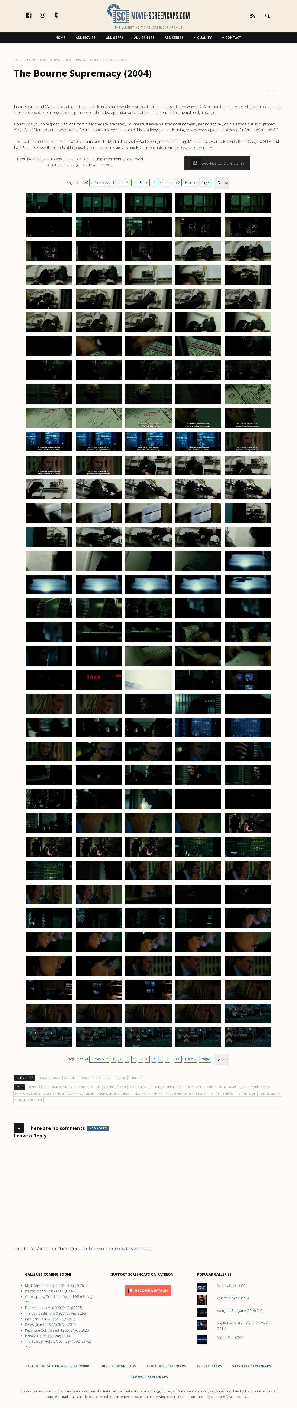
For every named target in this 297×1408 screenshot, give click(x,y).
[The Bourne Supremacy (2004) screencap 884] (198, 975)
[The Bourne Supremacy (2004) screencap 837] (98, 761)
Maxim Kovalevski (81, 1094)
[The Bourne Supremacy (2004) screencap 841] (49, 785)
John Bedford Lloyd (166, 1087)
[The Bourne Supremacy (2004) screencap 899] (198, 1047)
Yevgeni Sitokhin (28, 1100)
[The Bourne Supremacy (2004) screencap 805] (247, 594)
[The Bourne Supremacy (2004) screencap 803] (148, 594)
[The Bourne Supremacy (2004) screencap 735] (247, 260)
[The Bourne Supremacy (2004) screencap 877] (98, 951)
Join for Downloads (118, 1366)
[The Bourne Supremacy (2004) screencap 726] (49, 236)
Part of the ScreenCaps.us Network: (58, 1366)
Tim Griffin (224, 1094)
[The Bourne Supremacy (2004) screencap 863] (148, 880)
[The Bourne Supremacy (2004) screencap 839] (198, 761)
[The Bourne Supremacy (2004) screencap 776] (49, 475)
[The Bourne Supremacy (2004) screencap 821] (49, 689)
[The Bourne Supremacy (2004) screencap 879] (198, 951)
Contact (234, 38)
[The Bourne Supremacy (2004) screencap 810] (247, 617)
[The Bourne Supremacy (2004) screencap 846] (49, 808)
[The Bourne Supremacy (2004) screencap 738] (148, 284)
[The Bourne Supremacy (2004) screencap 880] (247, 951)
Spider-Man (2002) (230, 1337)
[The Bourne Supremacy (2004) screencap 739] (198, 284)
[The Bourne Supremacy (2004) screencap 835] (247, 737)
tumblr (61, 15)
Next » (190, 182)
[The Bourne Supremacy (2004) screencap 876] (49, 951)
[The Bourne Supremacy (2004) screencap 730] (247, 236)
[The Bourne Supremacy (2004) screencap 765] (247, 403)
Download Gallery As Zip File (223, 164)
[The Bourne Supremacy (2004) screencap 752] (98, 355)
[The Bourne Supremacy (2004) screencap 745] (247, 308)
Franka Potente (88, 1087)
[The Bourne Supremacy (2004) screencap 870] (247, 904)
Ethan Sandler (60, 1087)
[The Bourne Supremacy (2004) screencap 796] (49, 570)
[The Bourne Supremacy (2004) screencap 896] (49, 1047)
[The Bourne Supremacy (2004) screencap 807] (98, 617)
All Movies (86, 38)
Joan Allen (138, 1087)
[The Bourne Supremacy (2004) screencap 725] (247, 212)
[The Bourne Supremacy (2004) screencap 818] (148, 665)
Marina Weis (260, 1087)
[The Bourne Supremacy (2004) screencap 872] (98, 927)
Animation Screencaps (166, 1366)
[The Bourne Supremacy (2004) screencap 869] (198, 904)
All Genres (144, 38)
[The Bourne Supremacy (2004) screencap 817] (98, 665)
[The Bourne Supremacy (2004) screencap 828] (148, 713)
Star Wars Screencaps (148, 1377)
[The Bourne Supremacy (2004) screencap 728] (148, 236)
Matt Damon (53, 1094)
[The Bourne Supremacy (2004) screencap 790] (247, 522)
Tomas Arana (269, 1094)
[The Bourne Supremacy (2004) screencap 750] (247, 332)
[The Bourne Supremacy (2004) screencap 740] (247, 284)
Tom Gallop (246, 1094)
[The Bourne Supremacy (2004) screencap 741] (49, 308)
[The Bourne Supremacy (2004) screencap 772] (98, 451)
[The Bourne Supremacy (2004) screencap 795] (247, 546)
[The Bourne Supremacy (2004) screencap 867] (98, 904)
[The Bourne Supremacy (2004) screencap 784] (198, 498)
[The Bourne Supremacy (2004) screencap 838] (148, 761)
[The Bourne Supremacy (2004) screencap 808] (148, 617)
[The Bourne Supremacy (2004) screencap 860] (247, 856)
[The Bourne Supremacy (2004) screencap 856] (49, 856)
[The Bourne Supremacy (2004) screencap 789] (198, 522)
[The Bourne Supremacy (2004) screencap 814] (198, 641)
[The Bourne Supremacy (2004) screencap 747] (98, 332)
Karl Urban (238, 1087)
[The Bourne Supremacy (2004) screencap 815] (247, 641)
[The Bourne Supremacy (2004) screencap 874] (198, 927)
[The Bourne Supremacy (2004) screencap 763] (148, 403)
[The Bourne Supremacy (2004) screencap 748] (148, 332)
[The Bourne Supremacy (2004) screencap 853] (148, 832)
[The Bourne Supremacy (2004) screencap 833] (148, 737)
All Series (174, 38)
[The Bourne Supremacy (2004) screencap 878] (148, 951)
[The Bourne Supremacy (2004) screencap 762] (98, 403)
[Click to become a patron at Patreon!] (148, 1297)
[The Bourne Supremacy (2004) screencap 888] (148, 999)
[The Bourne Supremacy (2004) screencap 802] (98, 594)
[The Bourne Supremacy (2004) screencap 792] (98, 546)
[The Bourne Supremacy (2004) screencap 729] (198, 236)
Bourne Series (89, 1078)
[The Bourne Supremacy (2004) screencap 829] (198, 713)
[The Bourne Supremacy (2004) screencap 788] (148, 522)
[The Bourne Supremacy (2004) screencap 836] (49, 761)
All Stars (115, 38)
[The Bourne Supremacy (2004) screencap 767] (98, 427)
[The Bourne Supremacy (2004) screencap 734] (198, 260)
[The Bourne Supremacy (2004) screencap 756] (49, 379)
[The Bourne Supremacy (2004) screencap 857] (98, 856)
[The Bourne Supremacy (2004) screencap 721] (49, 212)
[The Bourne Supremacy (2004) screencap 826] (49, 713)
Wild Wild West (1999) (233, 1298)
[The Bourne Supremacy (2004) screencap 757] (98, 379)
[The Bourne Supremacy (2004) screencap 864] (198, 880)
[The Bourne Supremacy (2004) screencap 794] (198, 546)
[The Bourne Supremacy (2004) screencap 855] (247, 832)
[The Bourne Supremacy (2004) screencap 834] (198, 737)
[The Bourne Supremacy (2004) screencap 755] (247, 355)
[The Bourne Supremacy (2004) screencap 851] (49, 832)
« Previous (99, 182)
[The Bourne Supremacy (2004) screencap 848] (148, 808)
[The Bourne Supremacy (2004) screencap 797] (98, 570)
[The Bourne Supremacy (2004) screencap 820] (247, 665)
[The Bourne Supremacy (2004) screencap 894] (198, 1023)
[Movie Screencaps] (149, 13)
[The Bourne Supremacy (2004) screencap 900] (247, 1047)
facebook (33, 15)
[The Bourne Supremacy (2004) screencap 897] (98, 1047)
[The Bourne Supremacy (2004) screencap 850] (247, 808)
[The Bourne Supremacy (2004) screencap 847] (98, 808)
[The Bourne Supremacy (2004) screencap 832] (98, 737)
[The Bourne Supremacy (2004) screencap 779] (198, 475)
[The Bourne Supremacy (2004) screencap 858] (148, 856)
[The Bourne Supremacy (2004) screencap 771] (49, 451)
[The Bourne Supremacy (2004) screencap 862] (98, 880)
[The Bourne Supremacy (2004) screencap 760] (247, 379)
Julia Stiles (194, 1087)
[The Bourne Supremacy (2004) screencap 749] (198, 332)
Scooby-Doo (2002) (231, 1285)
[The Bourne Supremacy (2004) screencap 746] (49, 332)
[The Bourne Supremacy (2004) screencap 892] (98, 1023)
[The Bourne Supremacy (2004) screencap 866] (49, 904)
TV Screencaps (209, 1366)
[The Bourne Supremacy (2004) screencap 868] (148, 904)
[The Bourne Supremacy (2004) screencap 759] (198, 379)
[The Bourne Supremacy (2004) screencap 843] (148, 785)
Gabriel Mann (115, 1087)
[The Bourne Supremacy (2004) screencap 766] (49, 427)
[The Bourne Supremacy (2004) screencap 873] (148, 927)
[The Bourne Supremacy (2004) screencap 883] (148, 975)
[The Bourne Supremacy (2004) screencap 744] (198, 308)
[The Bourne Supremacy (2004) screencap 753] (148, 355)
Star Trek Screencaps (251, 1366)
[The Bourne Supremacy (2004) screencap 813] (148, 641)
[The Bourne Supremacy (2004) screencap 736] (49, 284)
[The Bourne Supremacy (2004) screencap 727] (98, 236)
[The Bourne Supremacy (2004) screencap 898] (148, 1047)
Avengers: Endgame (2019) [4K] (239, 1310)
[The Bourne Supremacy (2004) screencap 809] (198, 617)
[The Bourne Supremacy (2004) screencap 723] (148, 212)
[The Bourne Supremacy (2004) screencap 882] (98, 975)
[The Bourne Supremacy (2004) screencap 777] (98, 475)
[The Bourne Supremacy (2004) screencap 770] (247, 427)
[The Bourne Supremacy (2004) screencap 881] (49, 975)
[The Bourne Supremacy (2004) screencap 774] (198, 451)
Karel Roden (216, 1087)
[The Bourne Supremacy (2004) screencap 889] (198, 999)
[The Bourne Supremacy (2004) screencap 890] (247, 999)
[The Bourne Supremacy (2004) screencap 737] (98, 284)
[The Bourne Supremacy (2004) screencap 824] (198, 689)
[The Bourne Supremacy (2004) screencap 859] (198, 856)
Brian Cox (37, 1087)
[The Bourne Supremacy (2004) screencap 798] (148, 570)
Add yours (98, 1128)
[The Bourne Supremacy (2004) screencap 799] (198, 570)
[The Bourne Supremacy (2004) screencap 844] (198, 785)
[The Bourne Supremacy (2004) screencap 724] (198, 212)
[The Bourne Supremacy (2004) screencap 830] (247, 713)
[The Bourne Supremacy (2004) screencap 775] (247, 451)
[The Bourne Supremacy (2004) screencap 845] (247, 785)
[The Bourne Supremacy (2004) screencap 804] (198, 594)
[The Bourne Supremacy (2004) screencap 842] (98, 785)
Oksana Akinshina (148, 1094)
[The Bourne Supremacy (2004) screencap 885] (247, 975)
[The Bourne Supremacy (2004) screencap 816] (49, 665)
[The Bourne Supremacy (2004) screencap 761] (49, 403)
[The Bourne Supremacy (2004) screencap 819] (198, 665)
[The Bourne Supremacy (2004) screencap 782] (98, 498)
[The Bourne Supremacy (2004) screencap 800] (247, 570)
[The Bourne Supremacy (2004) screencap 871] (49, 927)
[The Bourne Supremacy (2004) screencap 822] (98, 689)
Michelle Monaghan (114, 1094)
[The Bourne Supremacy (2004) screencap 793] (148, 546)
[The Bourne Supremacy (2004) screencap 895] (247, 1023)
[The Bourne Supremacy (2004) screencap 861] (49, 880)
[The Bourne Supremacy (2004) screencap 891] (49, 1023)
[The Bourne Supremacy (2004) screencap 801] (49, 594)
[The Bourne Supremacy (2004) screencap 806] (49, 617)
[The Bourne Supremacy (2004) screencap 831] (49, 737)
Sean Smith (204, 1094)
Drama (121, 1078)
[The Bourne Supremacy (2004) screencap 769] (198, 427)
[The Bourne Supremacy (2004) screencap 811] (49, 641)
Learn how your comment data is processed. (115, 1248)
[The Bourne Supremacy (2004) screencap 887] (98, 999)
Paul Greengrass (179, 1094)
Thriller (135, 1078)
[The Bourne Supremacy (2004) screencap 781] (49, 498)
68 (178, 182)
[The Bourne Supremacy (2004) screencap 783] (148, 498)
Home (61, 38)
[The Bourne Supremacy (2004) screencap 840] (247, 761)
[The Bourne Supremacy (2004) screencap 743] (148, 308)
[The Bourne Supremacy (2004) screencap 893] (148, 1023)
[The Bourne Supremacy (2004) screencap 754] (198, 355)
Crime (108, 1078)
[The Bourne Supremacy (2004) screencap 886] (49, 999)
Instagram (47, 15)
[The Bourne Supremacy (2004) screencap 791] (49, 546)
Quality (204, 38)
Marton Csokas (27, 1094)
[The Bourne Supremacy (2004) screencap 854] (198, 832)
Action (70, 1078)
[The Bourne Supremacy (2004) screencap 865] (247, 880)
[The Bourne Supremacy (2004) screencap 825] (247, 689)
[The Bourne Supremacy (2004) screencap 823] (148, 689)
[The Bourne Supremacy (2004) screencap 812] (98, 641)
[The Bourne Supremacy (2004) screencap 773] (148, 451)
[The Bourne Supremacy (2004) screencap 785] (247, 498)
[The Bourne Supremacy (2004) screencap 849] (198, 808)
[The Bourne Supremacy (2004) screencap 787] (98, 522)
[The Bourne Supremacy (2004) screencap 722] (98, 212)
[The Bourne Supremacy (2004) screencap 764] (198, 403)
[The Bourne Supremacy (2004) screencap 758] (148, 379)
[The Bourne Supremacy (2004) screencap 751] (49, 355)
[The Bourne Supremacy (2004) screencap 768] (148, 427)
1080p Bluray (50, 1078)
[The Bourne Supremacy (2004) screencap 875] (247, 927)
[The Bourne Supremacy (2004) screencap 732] (98, 260)
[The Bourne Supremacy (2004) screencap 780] (247, 475)
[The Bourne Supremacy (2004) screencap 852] (98, 832)
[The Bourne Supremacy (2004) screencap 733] (148, 260)
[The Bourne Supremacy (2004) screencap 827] (98, 713)
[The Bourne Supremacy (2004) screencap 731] (49, 260)
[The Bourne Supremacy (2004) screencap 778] (148, 475)
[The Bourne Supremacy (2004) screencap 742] (98, 308)
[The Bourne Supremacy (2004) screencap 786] (49, 522)
